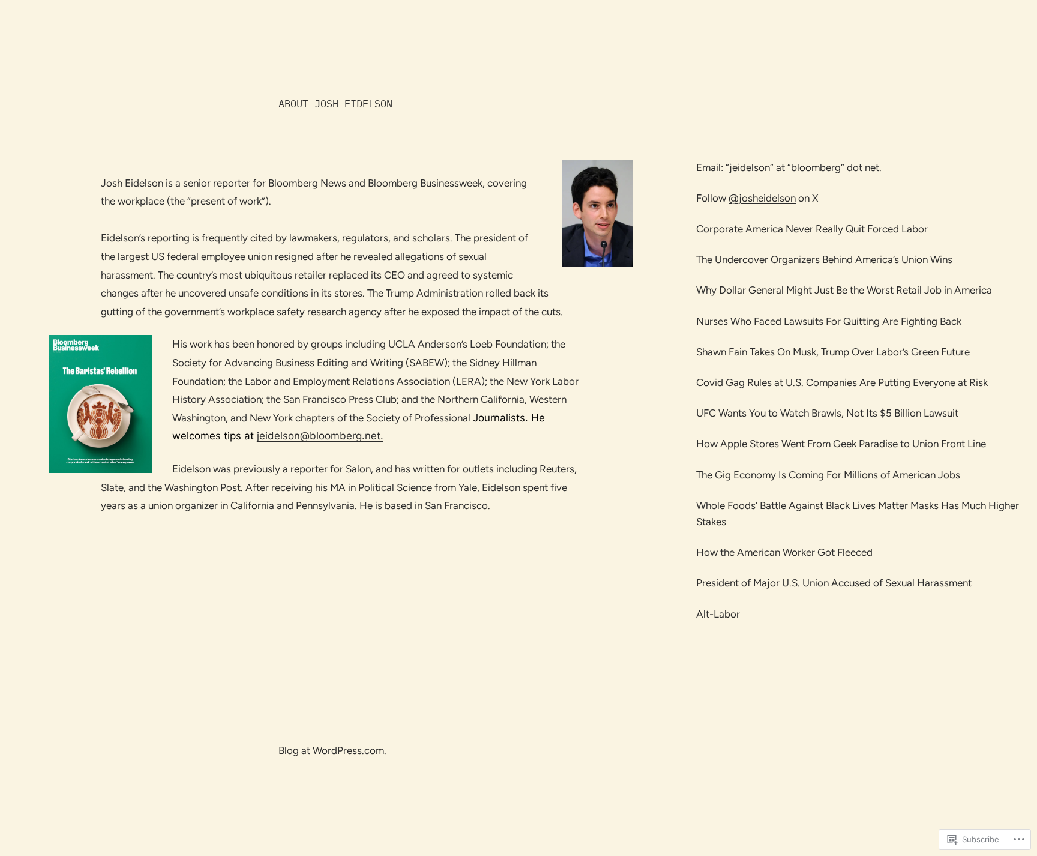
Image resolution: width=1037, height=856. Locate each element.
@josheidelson (762, 198)
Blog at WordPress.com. (332, 750)
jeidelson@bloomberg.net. (320, 436)
